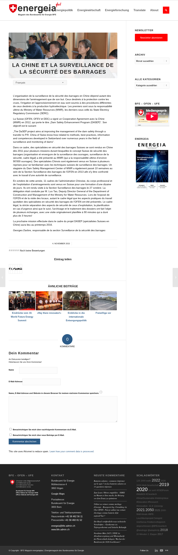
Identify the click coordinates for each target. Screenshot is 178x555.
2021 (140, 510)
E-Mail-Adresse (15, 381)
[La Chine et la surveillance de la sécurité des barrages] (63, 55)
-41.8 (150, 506)
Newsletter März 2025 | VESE (105, 533)
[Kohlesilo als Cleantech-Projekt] (2, 277)
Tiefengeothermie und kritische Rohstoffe (110, 527)
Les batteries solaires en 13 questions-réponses (110, 485)
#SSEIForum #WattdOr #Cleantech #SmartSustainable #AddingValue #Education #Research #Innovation (152, 498)
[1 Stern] (10, 250)
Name (11, 370)
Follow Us (144, 550)
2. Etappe (152, 534)
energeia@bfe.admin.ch (63, 526)
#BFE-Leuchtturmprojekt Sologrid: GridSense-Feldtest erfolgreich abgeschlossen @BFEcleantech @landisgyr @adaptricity (151, 522)
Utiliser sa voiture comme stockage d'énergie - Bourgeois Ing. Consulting (109, 505)
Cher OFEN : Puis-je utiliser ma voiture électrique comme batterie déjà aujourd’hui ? (110, 512)
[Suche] (165, 10)
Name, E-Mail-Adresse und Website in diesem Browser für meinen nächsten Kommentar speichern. (54, 393)
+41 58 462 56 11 (74, 516)
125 (138, 481)
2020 (142, 489)
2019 (164, 484)
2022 (156, 480)
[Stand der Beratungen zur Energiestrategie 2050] (175, 277)
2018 (164, 530)
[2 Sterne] (12, 250)
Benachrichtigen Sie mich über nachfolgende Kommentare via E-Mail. (44, 430)
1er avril (152, 490)
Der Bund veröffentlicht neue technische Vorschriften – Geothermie (110, 523)
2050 (149, 510)
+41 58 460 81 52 (73, 520)
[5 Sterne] (18, 250)
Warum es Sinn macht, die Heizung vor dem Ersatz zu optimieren (109, 497)
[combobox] (40, 82)
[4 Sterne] (16, 250)
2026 (163, 481)
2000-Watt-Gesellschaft (147, 485)
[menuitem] (46, 10)
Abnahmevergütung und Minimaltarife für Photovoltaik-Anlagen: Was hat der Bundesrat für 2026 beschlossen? (109, 539)
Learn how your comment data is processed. (72, 451)
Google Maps (58, 493)
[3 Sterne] (14, 250)
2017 (160, 534)
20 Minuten (141, 534)
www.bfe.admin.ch (60, 529)
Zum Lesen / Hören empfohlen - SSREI (109, 492)
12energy (158, 506)
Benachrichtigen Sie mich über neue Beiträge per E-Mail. (38, 435)
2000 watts (146, 481)
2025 (157, 510)
